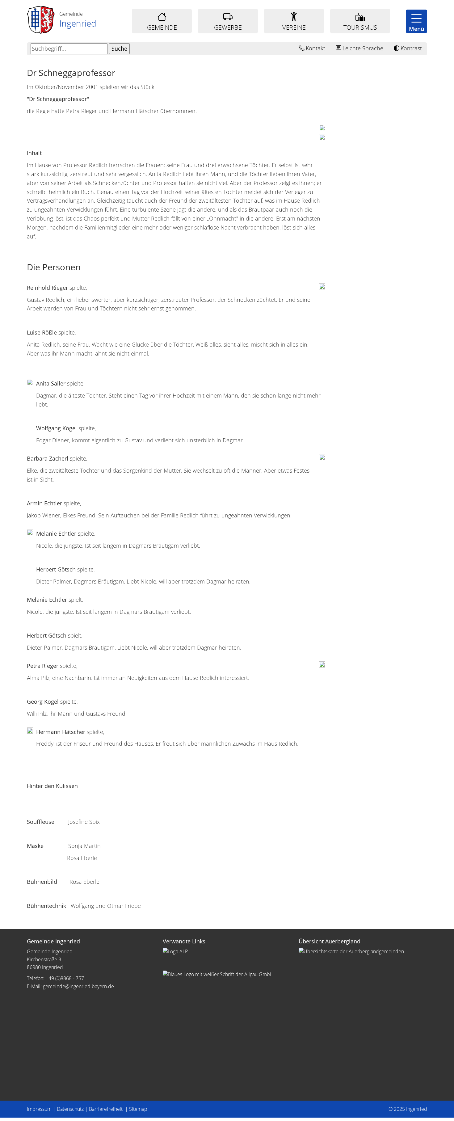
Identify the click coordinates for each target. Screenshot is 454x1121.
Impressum (39, 1109)
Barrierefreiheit (106, 1109)
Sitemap (138, 1109)
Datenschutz (70, 1109)
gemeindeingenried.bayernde (78, 986)
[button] (416, 21)
